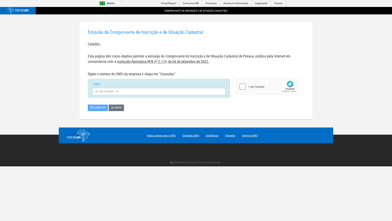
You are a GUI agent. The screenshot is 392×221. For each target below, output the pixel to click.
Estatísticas (212, 135)
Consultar (99, 107)
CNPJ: (97, 84)
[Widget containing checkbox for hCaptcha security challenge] (267, 86)
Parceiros (230, 135)
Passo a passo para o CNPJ (161, 135)
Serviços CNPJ (249, 135)
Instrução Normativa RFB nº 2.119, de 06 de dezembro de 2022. (163, 61)
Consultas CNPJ (191, 135)
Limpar (117, 107)
